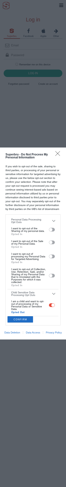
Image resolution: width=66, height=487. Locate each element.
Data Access (33, 332)
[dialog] (33, 243)
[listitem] (33, 220)
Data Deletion (12, 332)
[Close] (58, 154)
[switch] (52, 230)
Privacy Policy (54, 332)
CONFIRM (20, 319)
